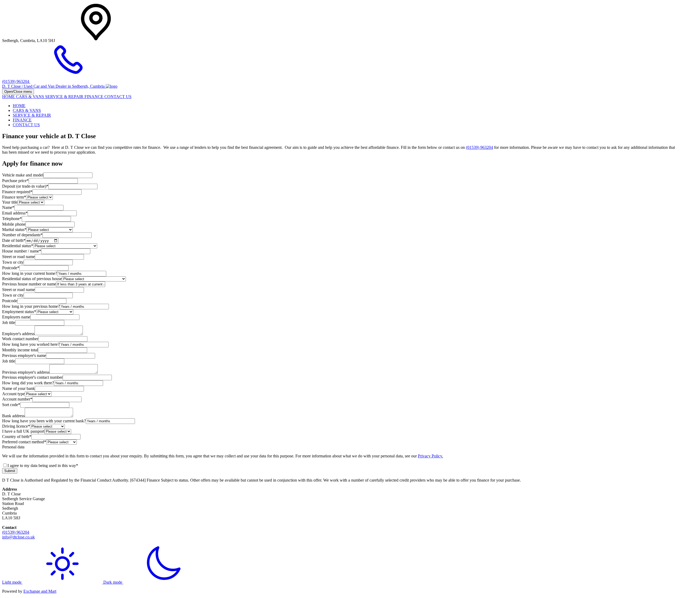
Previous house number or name (29, 284)
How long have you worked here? (31, 344)
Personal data (13, 447)
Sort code (11, 404)
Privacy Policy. (430, 456)
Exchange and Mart (39, 591)
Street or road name (18, 256)
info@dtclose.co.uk (18, 537)
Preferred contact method (24, 442)
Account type (13, 393)
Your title (10, 202)
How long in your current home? (29, 273)
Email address (15, 213)
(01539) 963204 (479, 147)
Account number (17, 399)
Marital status (14, 229)
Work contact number (20, 338)
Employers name (16, 317)
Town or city (13, 262)
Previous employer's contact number (32, 377)
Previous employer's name (24, 355)
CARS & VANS (30, 96)
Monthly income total (20, 350)
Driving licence (16, 426)
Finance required (17, 191)
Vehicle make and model (22, 175)
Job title (8, 322)
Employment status (19, 311)
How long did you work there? (28, 383)
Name (8, 207)
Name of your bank (18, 388)
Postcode (10, 268)
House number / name (21, 251)
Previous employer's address (25, 372)
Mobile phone (14, 224)
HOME (9, 96)
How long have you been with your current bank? (44, 421)
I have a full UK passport (23, 431)
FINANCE (94, 96)
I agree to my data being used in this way (42, 465)
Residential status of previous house (32, 278)
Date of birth (14, 240)
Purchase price (15, 180)
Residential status (17, 245)
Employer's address (18, 333)
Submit (9, 471)
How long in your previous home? (31, 306)
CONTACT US (117, 96)
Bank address (13, 416)
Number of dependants (22, 235)
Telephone (12, 218)
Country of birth (16, 436)
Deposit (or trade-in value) (25, 186)
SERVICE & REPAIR (64, 96)
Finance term (14, 197)
